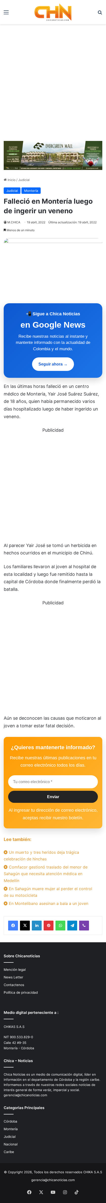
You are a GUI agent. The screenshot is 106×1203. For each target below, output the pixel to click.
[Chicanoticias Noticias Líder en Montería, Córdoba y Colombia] (53, 12)
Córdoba (10, 1121)
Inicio (11, 180)
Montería (31, 191)
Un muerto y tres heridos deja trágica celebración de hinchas (41, 855)
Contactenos (14, 985)
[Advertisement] (53, 84)
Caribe (9, 1152)
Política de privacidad (21, 992)
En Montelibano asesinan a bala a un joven (48, 903)
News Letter (13, 977)
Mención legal (15, 970)
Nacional (11, 1144)
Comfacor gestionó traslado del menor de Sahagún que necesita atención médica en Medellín (46, 874)
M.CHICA (13, 222)
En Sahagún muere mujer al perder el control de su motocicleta (48, 892)
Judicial (24, 180)
